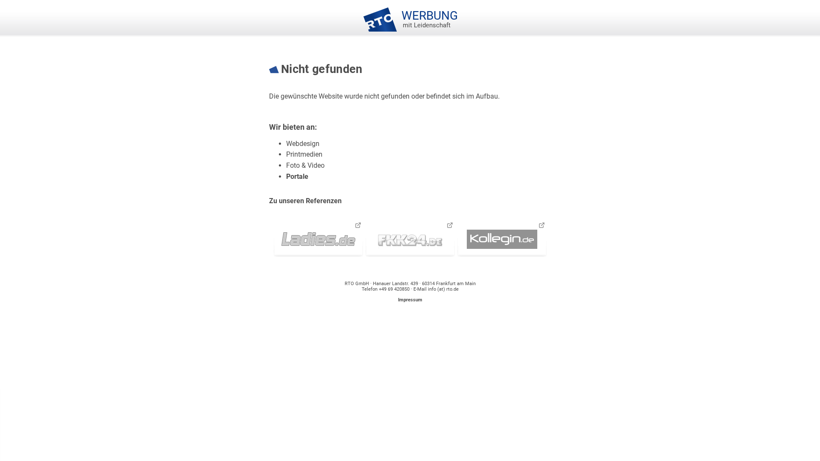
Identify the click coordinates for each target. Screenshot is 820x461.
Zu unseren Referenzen (305, 201)
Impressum (410, 300)
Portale (297, 176)
